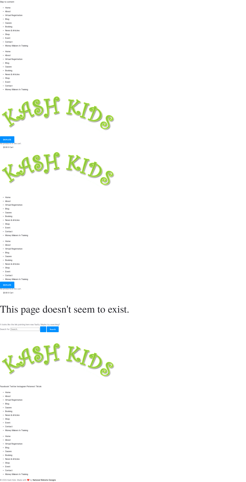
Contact (9, 42)
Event (7, 38)
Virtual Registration (13, 15)
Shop (7, 34)
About (8, 11)
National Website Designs (44, 480)
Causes (8, 23)
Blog (7, 19)
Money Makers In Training (16, 46)
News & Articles (12, 30)
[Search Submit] (43, 329)
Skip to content (7, 2)
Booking (8, 26)
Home (8, 8)
